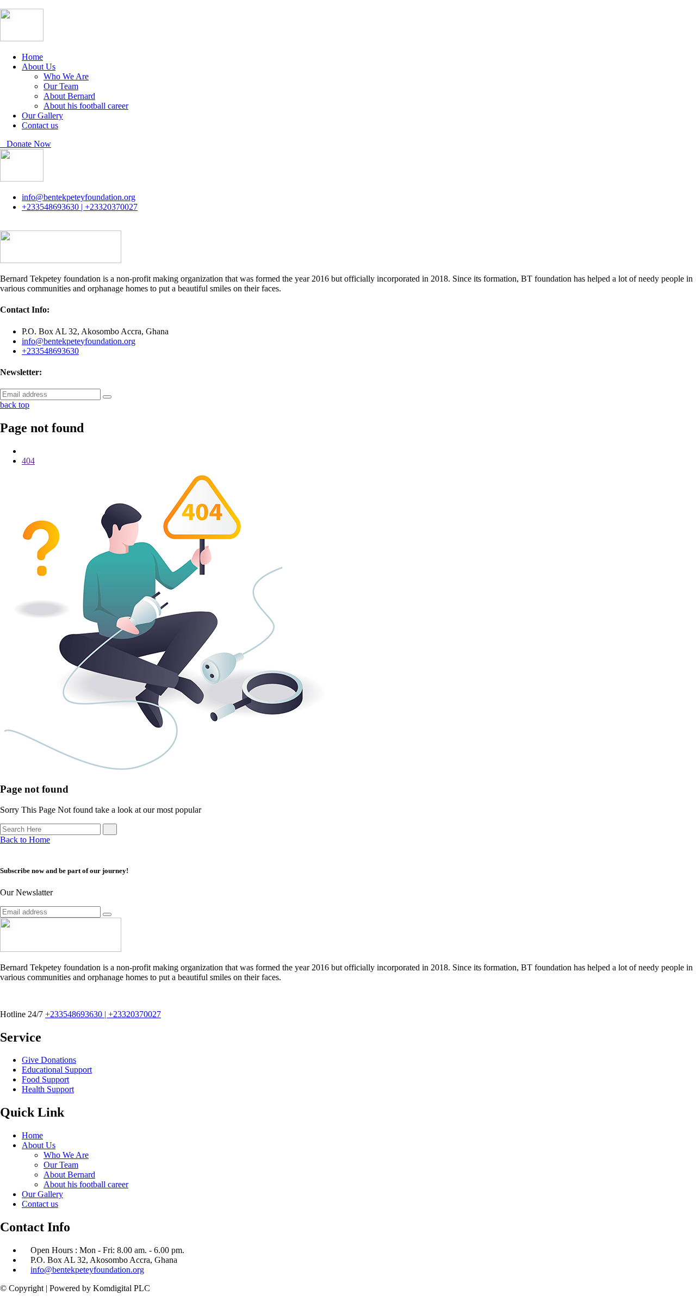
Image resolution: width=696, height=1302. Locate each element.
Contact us (40, 125)
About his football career (86, 105)
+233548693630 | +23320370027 (80, 206)
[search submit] (110, 829)
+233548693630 (50, 351)
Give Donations (49, 1059)
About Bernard (69, 96)
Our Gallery (42, 115)
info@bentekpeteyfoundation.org (78, 197)
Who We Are (66, 76)
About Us (38, 66)
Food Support (45, 1079)
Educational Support (57, 1069)
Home (32, 56)
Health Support (48, 1089)
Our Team (61, 86)
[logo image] (22, 178)
